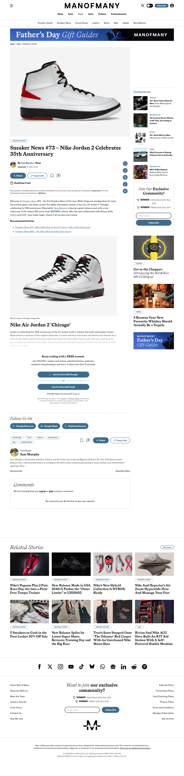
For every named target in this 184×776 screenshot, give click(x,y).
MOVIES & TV (155, 115)
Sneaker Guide (45, 23)
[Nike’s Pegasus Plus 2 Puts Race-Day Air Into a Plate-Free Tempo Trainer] (29, 564)
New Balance (139, 23)
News (60, 14)
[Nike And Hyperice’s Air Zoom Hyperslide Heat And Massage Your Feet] (154, 564)
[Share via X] (126, 121)
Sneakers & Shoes (29, 44)
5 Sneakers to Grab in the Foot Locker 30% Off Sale (29, 634)
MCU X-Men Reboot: (159, 172)
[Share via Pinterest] (126, 127)
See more (167, 547)
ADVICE (153, 98)
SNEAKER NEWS (26, 442)
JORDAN (40, 438)
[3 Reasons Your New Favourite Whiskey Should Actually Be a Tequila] (153, 296)
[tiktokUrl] (81, 666)
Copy (39, 175)
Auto (90, 14)
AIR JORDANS (16, 438)
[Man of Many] (92, 725)
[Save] (52, 175)
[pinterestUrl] (144, 666)
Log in (42, 491)
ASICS (13, 215)
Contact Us (15, 713)
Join (51, 491)
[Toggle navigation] (12, 5)
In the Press (16, 707)
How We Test (16, 718)
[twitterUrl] (50, 666)
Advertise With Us (19, 690)
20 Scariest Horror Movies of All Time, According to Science (161, 121)
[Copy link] (126, 133)
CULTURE (139, 264)
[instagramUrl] (60, 666)
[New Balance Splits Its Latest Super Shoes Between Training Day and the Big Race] (71, 611)
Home (12, 44)
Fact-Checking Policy (163, 696)
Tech (70, 14)
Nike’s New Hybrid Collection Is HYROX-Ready (109, 589)
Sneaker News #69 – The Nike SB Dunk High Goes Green (43, 231)
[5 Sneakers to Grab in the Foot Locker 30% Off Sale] (29, 611)
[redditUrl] (134, 666)
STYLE (152, 132)
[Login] (172, 6)
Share (19, 175)
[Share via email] (125, 191)
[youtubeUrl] (71, 666)
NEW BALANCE (53, 438)
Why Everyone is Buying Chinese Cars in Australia (161, 153)
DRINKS (138, 312)
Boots (107, 23)
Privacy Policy (74, 399)
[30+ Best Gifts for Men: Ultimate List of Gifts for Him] (140, 138)
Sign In (76, 393)
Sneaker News (64, 23)
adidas (126, 23)
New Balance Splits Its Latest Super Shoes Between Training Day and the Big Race (71, 638)
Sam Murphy (27, 163)
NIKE (13, 442)
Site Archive (168, 718)
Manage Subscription (163, 713)
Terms (63, 399)
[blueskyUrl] (92, 666)
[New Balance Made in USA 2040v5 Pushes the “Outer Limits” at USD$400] (71, 564)
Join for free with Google (65, 374)
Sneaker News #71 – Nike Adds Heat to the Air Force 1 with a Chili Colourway (52, 227)
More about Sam (16, 471)
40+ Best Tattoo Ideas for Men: (161, 103)
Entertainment (118, 14)
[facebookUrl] (39, 666)
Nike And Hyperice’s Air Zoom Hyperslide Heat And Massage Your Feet (153, 589)
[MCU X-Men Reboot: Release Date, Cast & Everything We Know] (140, 172)
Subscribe (161, 5)
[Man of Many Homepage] (92, 6)
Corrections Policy (165, 690)
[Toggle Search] (143, 5)
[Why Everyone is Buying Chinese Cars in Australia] (140, 155)
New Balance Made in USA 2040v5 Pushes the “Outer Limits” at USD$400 (71, 589)
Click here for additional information (135, 748)
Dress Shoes (81, 23)
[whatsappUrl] (102, 666)
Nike (116, 23)
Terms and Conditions (163, 707)
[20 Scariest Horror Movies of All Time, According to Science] (140, 120)
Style (80, 14)
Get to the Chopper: (151, 273)
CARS (152, 149)
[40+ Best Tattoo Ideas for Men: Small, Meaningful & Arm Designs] (140, 103)
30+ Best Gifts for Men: (162, 136)
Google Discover (24, 426)
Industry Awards (18, 702)
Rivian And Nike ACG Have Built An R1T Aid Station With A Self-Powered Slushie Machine (154, 638)
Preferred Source (77, 426)
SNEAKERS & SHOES (19, 141)
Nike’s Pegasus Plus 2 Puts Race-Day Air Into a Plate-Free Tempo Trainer (29, 589)
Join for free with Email (63, 387)
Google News (51, 426)
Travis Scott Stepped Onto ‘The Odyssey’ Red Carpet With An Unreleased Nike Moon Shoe (112, 638)
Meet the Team (17, 696)
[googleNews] (113, 666)
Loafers (96, 23)
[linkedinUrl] (123, 666)
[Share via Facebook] (126, 116)
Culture (102, 14)
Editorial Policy (166, 685)
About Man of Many (123, 471)
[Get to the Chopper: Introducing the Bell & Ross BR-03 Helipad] (153, 248)
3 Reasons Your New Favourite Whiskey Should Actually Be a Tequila (152, 321)
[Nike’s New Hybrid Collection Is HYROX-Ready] (112, 564)
